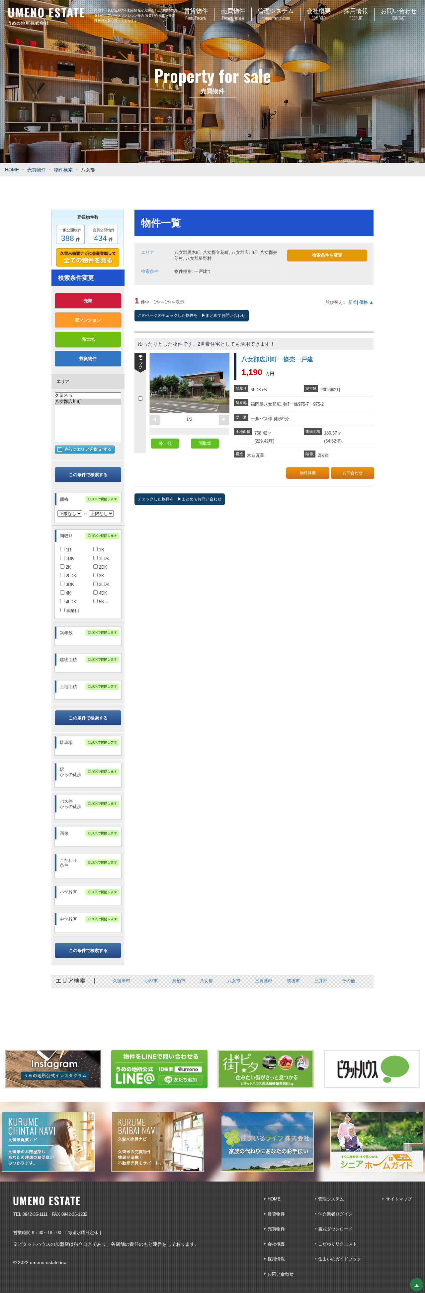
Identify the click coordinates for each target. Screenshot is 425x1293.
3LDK (104, 584)
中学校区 (68, 919)
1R (67, 549)
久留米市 (121, 980)
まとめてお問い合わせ (225, 315)
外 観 (165, 443)
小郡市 (151, 980)
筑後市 (293, 980)
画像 (64, 833)
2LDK (70, 575)
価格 (64, 499)
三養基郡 (263, 980)
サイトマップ (399, 1199)
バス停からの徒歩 (70, 804)
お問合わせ (353, 472)
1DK (69, 558)
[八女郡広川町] (88, 402)
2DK (102, 567)
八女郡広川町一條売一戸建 (277, 359)
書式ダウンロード (335, 1228)
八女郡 (206, 980)
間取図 (205, 443)
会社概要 (276, 1243)
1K (101, 549)
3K (101, 575)
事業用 (72, 610)
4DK (102, 593)
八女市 (233, 980)
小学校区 (68, 892)
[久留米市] (88, 396)
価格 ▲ (366, 302)
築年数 (66, 632)
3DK (69, 584)
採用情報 (276, 1258)
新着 (352, 302)
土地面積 (68, 686)
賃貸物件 (276, 1213)
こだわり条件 (68, 863)
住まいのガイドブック (339, 1258)
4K (67, 593)
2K (67, 567)
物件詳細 (308, 472)
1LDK (104, 558)
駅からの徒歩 (70, 772)
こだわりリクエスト (337, 1243)
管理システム (331, 1199)
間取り (66, 535)
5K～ (103, 601)
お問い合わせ (281, 1273)
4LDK (70, 601)
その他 (348, 980)
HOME (12, 169)
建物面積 (68, 659)
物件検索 (63, 169)
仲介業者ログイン (335, 1213)
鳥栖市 (178, 980)
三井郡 (320, 980)
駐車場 (66, 742)
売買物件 (36, 169)
